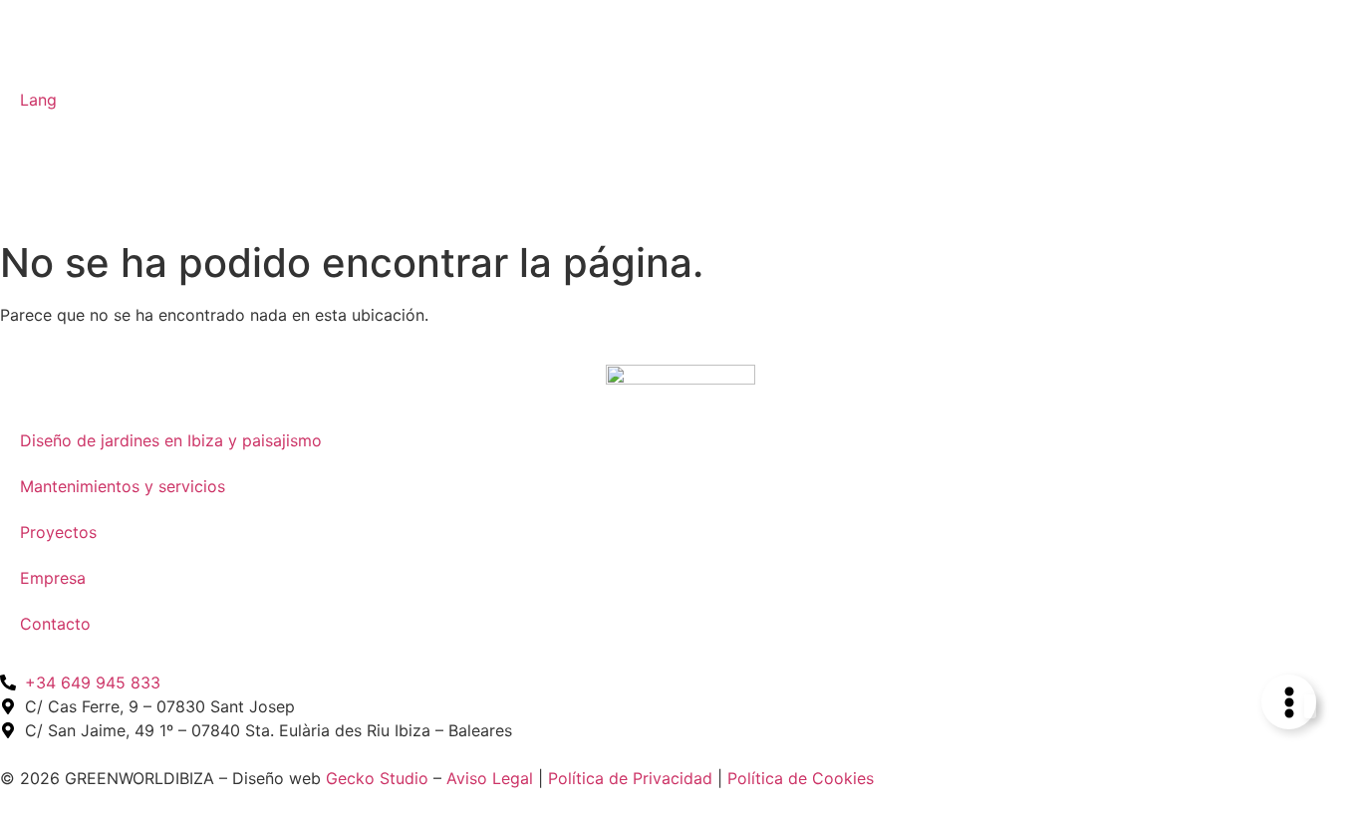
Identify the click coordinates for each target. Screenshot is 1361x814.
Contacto (55, 624)
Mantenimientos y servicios (122, 486)
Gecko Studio (377, 778)
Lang (38, 100)
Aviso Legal (489, 778)
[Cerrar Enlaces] (1310, 706)
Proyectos (58, 532)
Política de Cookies (800, 778)
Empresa (53, 578)
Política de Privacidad (630, 778)
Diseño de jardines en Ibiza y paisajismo (171, 440)
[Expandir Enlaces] (1288, 702)
